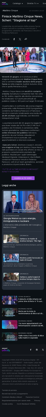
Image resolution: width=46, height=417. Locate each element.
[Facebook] (31, 350)
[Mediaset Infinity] (5, 3)
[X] (43, 350)
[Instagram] (37, 350)
